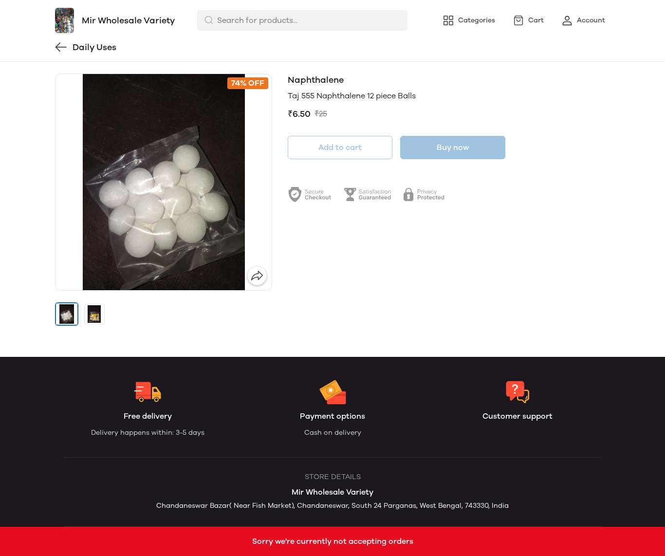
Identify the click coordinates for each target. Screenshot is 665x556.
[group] (163, 182)
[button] (66, 314)
